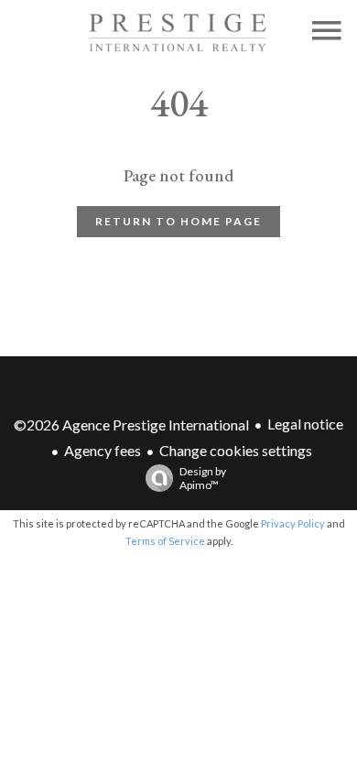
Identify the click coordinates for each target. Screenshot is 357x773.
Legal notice (305, 423)
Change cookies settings (235, 450)
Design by (202, 478)
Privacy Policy (293, 523)
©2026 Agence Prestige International (131, 424)
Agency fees (102, 450)
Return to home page (178, 221)
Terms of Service (165, 541)
